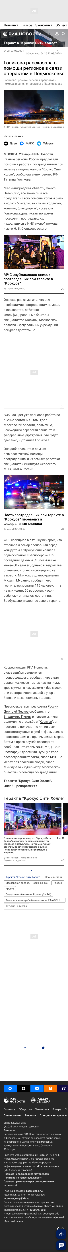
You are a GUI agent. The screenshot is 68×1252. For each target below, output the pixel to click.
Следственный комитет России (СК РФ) (28, 894)
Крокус (10, 888)
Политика (9, 1109)
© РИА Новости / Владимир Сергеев (22, 127)
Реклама (30, 1115)
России (53, 706)
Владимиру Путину (17, 716)
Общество (25, 1109)
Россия (57, 882)
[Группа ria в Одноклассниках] (50, 1088)
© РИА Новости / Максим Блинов (20, 857)
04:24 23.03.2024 (14, 50)
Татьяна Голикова (16, 905)
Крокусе (46, 721)
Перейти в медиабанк (53, 127)
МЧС (53, 757)
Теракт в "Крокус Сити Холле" (34, 798)
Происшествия (53, 877)
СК (55, 747)
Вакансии (9, 1130)
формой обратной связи (48, 1206)
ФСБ (39, 747)
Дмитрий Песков (16, 711)
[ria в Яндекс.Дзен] (23, 1088)
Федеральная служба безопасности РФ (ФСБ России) (35, 900)
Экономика (42, 1109)
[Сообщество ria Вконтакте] (37, 1088)
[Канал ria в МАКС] (10, 1088)
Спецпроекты (12, 1115)
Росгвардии (12, 752)
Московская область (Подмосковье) (27, 882)
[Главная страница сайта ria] (22, 34)
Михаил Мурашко (17, 580)
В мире (56, 1109)
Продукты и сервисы (53, 1115)
